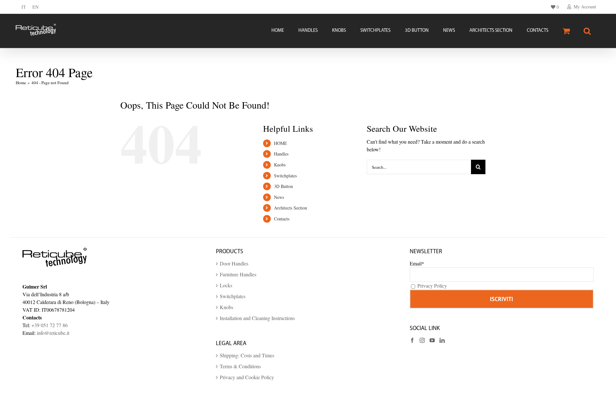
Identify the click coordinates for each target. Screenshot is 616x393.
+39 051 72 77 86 (49, 325)
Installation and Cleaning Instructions (257, 318)
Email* (417, 263)
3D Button (283, 186)
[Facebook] (412, 340)
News (279, 197)
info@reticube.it (53, 332)
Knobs (280, 165)
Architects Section (290, 208)
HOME (280, 143)
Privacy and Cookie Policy (247, 377)
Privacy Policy (432, 285)
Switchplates (285, 176)
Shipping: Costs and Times (247, 355)
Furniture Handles (238, 274)
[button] (587, 31)
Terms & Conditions (240, 366)
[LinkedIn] (442, 340)
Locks (226, 285)
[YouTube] (432, 340)
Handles (281, 154)
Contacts (281, 219)
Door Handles (234, 263)
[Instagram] (422, 340)
